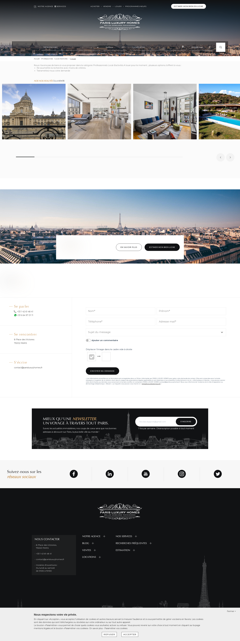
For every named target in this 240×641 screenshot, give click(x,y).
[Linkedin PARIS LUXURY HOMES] (110, 474)
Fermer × (231, 611)
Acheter (95, 6)
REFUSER (109, 634)
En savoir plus (129, 247)
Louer (118, 6)
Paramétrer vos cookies (115, 628)
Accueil (37, 59)
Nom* (91, 311)
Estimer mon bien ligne (162, 247)
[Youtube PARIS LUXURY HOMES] (146, 474)
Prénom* (164, 311)
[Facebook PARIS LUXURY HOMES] (74, 474)
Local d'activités (61, 59)
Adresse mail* (167, 321)
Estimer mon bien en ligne (188, 6)
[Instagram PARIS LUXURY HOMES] (182, 474)
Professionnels (47, 59)
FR (35, 6)
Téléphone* (95, 321)
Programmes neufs (135, 6)
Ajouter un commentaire (105, 340)
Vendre (107, 6)
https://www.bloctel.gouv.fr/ (151, 384)
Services (61, 6)
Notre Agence (45, 6)
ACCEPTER (129, 634)
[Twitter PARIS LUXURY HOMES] (218, 474)
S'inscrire (185, 422)
